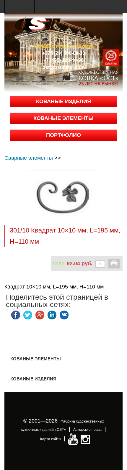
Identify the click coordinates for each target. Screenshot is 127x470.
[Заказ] (114, 263)
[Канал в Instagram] (85, 439)
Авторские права (87, 430)
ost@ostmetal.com (63, 67)
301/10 (58, 264)
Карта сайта (50, 439)
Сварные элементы (28, 158)
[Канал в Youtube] (73, 439)
